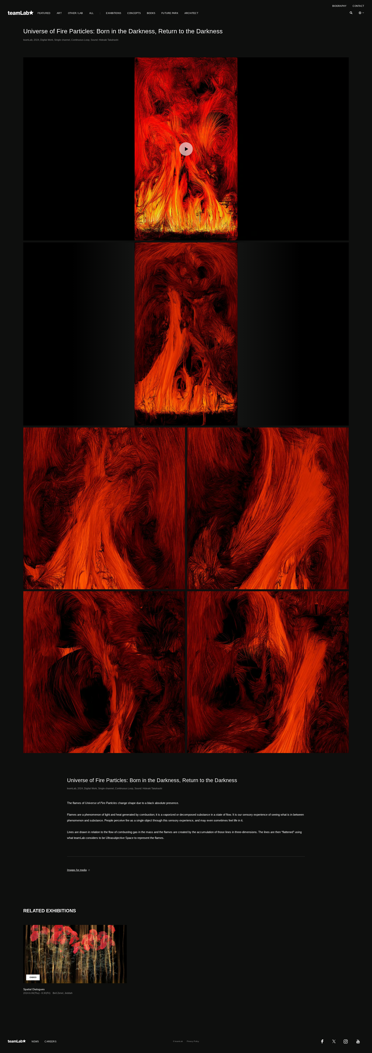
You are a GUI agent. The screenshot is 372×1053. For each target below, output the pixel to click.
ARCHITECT (191, 13)
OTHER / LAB (75, 13)
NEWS (35, 1041)
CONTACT (358, 6)
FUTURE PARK (169, 13)
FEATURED (44, 13)
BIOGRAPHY (339, 6)
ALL (91, 13)
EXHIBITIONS (113, 13)
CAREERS (50, 1041)
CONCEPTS (134, 13)
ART (59, 13)
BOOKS (151, 13)
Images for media (77, 870)
